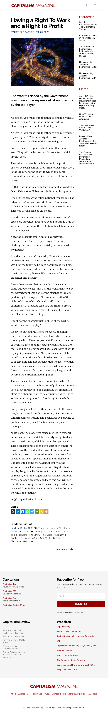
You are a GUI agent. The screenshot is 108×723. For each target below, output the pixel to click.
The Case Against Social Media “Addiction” (87, 127)
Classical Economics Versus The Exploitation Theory (88, 25)
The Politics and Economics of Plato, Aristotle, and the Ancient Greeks (86, 51)
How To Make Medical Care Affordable (86, 116)
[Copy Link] (42, 511)
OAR (58, 641)
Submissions (23, 694)
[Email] (37, 511)
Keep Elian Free (64, 670)
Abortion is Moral (64, 650)
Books (63, 694)
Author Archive (63, 549)
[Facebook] (23, 511)
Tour (95, 694)
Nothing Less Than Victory (69, 631)
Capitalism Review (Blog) (14, 605)
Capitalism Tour (10, 584)
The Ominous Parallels (67, 655)
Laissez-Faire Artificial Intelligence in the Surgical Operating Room (88, 141)
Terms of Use (36, 694)
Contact (55, 694)
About (13, 694)
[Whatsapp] (27, 511)
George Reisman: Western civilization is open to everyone (14, 654)
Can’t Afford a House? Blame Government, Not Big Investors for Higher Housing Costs (87, 102)
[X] (13, 511)
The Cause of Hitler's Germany (71, 660)
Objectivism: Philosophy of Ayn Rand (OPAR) (77, 646)
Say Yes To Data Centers (13, 636)
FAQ (89, 694)
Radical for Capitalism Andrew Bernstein (75, 636)
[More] (46, 511)
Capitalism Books (11, 598)
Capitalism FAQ (9, 591)
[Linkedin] (18, 511)
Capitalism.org (63, 626)
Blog (83, 694)
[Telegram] (32, 511)
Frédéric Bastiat (24, 32)
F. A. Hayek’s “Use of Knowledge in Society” (88, 37)
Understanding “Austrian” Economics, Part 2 (88, 64)
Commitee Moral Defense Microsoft (73, 665)
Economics (86, 17)
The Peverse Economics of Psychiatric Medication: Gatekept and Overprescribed (86, 158)
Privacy (46, 694)
